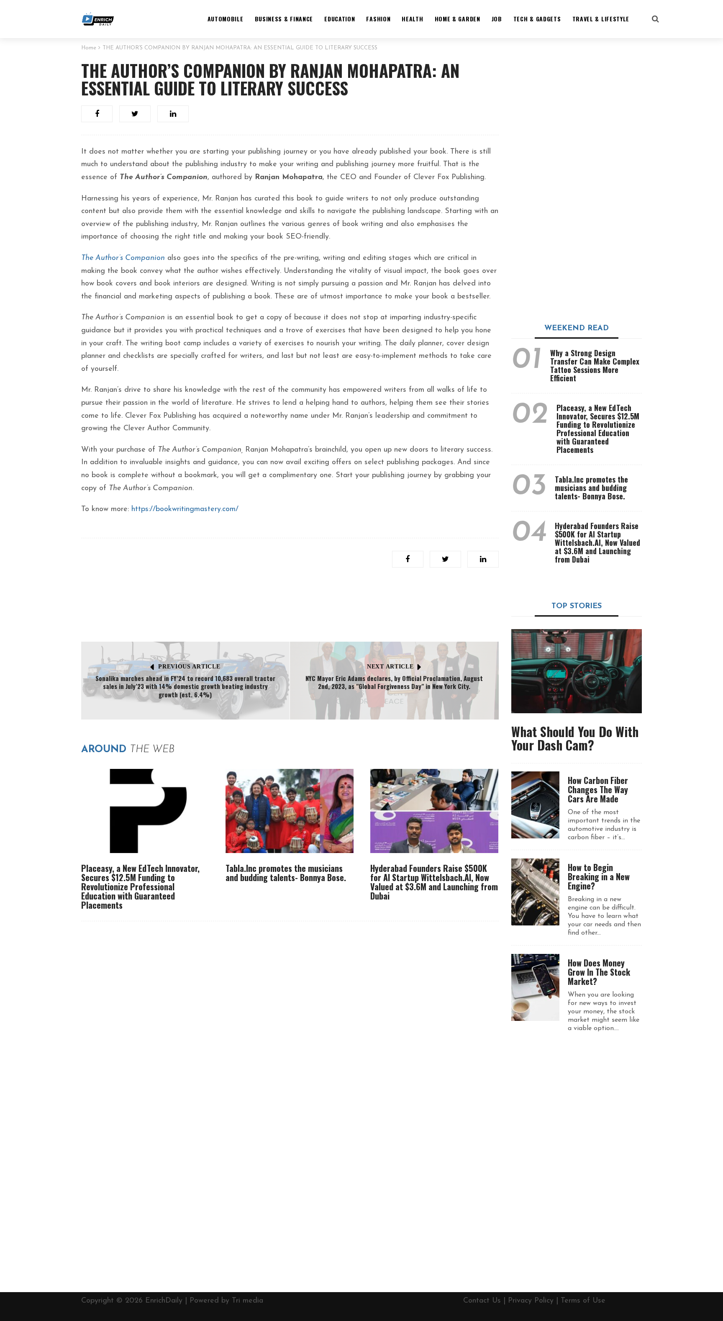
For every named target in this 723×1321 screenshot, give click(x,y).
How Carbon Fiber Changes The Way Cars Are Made (598, 789)
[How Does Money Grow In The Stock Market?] (535, 987)
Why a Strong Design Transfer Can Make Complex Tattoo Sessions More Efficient (594, 365)
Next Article (390, 666)
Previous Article (189, 666)
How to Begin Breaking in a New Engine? (599, 876)
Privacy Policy (531, 1301)
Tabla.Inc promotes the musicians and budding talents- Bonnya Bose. (286, 873)
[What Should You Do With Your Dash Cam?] (576, 671)
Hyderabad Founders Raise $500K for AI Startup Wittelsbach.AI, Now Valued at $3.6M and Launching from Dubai (434, 882)
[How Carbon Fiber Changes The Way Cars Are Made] (535, 804)
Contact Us (482, 1301)
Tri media (247, 1301)
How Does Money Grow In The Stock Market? (599, 971)
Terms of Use (583, 1301)
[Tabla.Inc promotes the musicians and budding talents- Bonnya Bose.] (290, 811)
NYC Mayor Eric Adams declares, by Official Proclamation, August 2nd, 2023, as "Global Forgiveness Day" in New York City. (394, 682)
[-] (98, 19)
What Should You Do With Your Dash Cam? (574, 738)
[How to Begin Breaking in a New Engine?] (535, 891)
